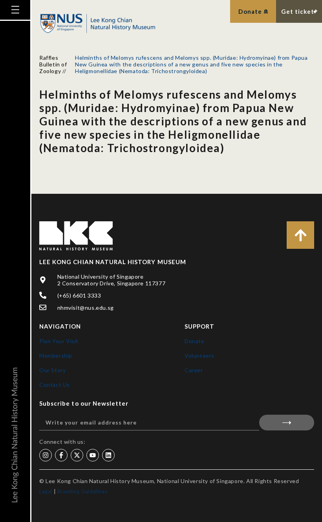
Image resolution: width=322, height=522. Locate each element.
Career (194, 370)
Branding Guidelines (82, 491)
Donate (195, 341)
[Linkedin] (108, 455)
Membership (55, 355)
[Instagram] (45, 455)
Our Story (52, 370)
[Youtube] (92, 455)
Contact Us (54, 384)
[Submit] (286, 422)
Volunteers (199, 355)
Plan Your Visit (59, 341)
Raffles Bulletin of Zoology (53, 64)
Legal (45, 491)
